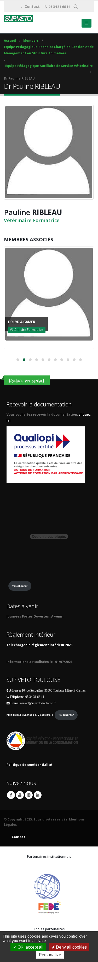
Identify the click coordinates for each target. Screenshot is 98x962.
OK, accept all (29, 947)
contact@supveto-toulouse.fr (38, 703)
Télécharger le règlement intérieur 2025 (39, 645)
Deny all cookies (71, 947)
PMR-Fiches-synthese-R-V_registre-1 (30, 715)
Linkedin (38, 795)
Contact (32, 6)
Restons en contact (26, 381)
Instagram (29, 795)
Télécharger (19, 586)
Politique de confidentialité (29, 764)
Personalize (50, 955)
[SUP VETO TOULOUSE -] (18, 18)
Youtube (20, 795)
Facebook (11, 795)
